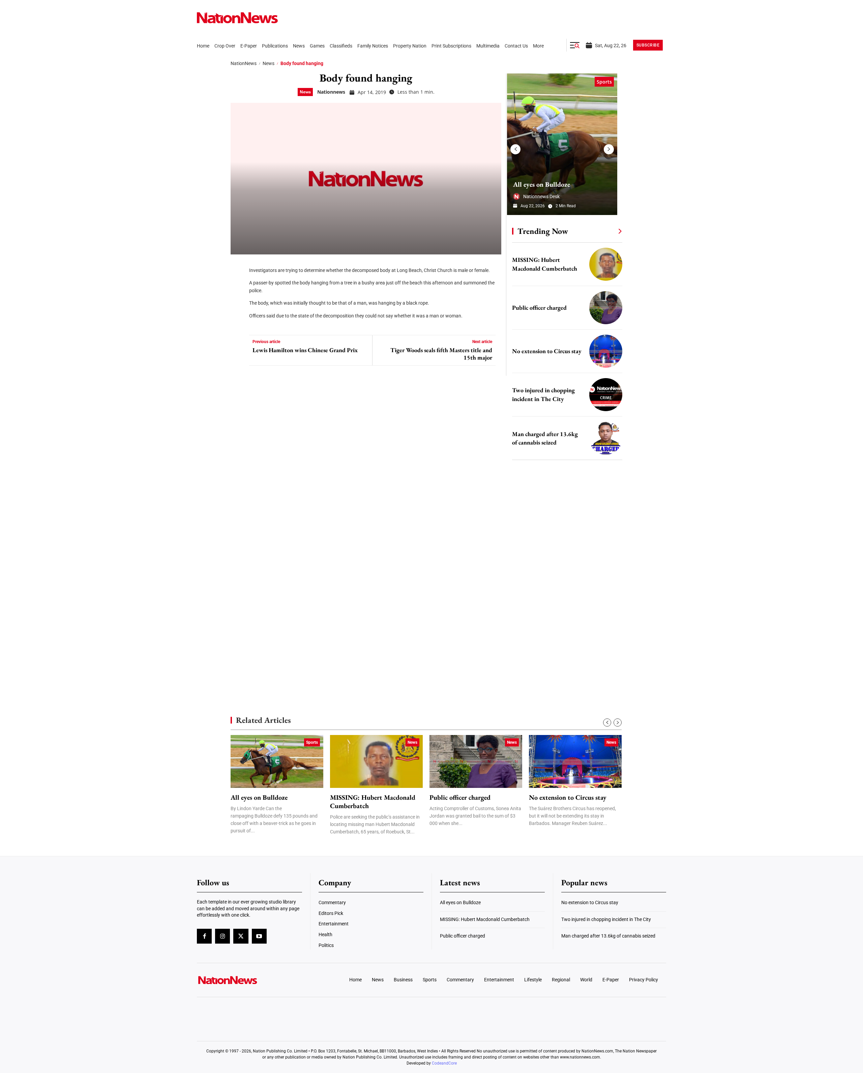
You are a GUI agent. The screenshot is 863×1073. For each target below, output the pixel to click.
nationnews (331, 92)
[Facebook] (238, 266)
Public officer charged (539, 307)
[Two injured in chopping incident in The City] (605, 394)
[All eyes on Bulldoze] (562, 144)
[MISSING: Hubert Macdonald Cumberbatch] (605, 264)
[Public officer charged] (605, 307)
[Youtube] (259, 936)
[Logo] (251, 980)
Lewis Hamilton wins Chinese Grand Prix (305, 350)
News (268, 63)
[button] (574, 45)
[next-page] (609, 149)
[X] (238, 286)
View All (607, 231)
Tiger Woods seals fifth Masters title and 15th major (441, 353)
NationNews (244, 63)
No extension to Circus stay (547, 351)
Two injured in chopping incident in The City (606, 919)
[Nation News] (237, 17)
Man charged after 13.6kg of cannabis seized (608, 936)
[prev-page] (515, 149)
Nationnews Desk (541, 196)
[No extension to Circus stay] (605, 351)
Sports (604, 82)
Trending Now (542, 231)
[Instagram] (222, 936)
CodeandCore (444, 1063)
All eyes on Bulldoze (541, 184)
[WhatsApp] (238, 327)
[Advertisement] (564, 637)
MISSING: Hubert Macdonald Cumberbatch (372, 801)
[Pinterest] (238, 306)
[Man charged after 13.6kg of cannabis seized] (605, 438)
